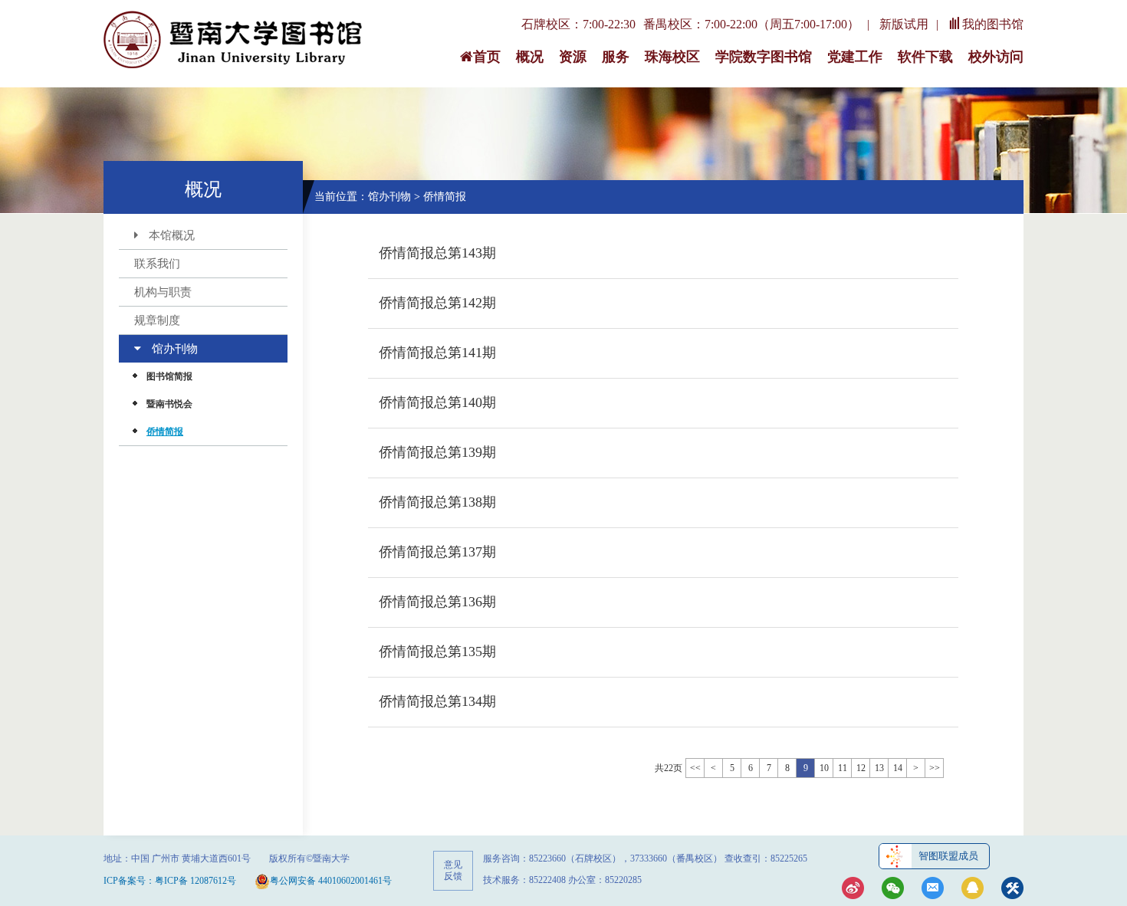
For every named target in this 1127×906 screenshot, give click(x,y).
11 (842, 768)
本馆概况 (172, 235)
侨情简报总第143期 (437, 253)
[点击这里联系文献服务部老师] (972, 889)
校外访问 (996, 56)
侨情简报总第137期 (437, 552)
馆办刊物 (175, 349)
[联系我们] (932, 889)
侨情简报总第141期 (437, 352)
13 (879, 768)
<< (695, 768)
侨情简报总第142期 (437, 302)
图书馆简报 (169, 376)
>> (934, 768)
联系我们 (157, 264)
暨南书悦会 (169, 404)
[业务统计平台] (1012, 889)
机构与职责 (163, 292)
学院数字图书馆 (763, 56)
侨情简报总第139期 (437, 452)
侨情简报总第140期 (437, 402)
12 (861, 768)
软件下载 (925, 56)
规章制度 (157, 320)
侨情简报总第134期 (437, 701)
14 (897, 768)
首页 (487, 56)
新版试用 (903, 24)
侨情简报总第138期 (437, 502)
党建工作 (854, 56)
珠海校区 (672, 56)
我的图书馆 (993, 24)
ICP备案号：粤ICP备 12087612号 (170, 880)
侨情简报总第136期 (437, 601)
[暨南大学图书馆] (234, 40)
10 (824, 768)
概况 (530, 56)
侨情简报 (164, 431)
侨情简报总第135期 (437, 651)
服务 (615, 56)
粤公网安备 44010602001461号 (331, 880)
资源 (572, 56)
